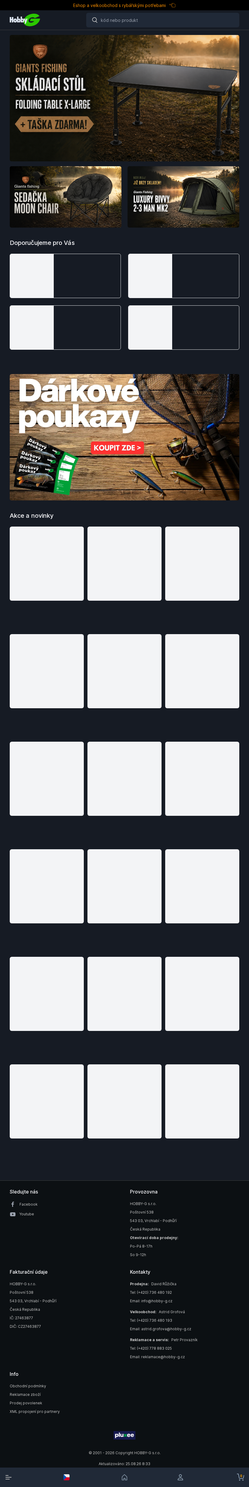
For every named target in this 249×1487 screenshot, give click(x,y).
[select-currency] (66, 1477)
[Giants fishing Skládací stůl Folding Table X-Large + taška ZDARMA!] (124, 98)
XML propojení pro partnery (35, 1411)
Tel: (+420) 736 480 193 (151, 1320)
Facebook (28, 1204)
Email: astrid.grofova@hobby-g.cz (160, 1329)
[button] (65, 276)
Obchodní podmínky (28, 1386)
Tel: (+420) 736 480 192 (151, 1292)
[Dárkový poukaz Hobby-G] (124, 437)
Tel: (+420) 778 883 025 (151, 1348)
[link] (124, 1477)
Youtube (26, 1214)
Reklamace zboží (25, 1394)
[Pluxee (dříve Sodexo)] (124, 1435)
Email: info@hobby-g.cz (151, 1301)
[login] (182, 1477)
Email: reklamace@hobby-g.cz (157, 1357)
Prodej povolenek (26, 1403)
